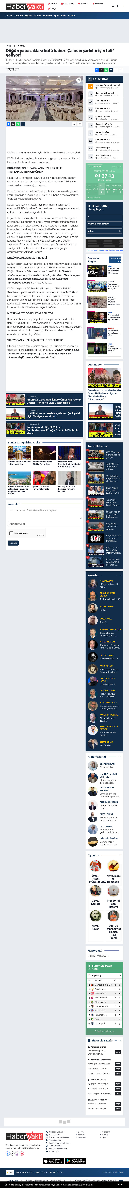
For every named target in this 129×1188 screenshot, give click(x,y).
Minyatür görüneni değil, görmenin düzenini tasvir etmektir (109, 819)
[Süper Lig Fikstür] (120, 1040)
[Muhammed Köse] (93, 705)
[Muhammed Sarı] (93, 644)
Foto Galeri (68, 4)
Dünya (37, 15)
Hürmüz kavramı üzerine (108, 733)
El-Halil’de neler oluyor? (108, 719)
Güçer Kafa (106, 619)
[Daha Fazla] (111, 70)
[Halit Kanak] (93, 829)
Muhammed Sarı (108, 642)
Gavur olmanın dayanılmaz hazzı (108, 843)
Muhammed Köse (108, 703)
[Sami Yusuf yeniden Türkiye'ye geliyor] (44, 453)
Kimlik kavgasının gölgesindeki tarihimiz (108, 781)
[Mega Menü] (122, 6)
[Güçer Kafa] (93, 620)
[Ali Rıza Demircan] (93, 805)
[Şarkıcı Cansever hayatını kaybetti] (44, 477)
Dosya (53, 9)
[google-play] (76, 1160)
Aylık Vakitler (95, 197)
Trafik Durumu (55, 1140)
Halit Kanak (106, 826)
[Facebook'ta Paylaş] (97, 70)
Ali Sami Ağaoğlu (109, 838)
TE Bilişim (119, 1172)
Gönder (13, 543)
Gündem (18, 15)
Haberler (10, 46)
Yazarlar (99, 4)
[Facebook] (8, 1153)
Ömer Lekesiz (106, 814)
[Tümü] (120, 575)
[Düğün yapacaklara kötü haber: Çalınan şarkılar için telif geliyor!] (44, 98)
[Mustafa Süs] (93, 583)
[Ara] (113, 6)
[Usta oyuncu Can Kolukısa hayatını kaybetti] (69, 477)
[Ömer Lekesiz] (93, 817)
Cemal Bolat (106, 742)
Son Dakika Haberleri (58, 1149)
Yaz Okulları (105, 745)
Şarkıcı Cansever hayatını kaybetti (41, 487)
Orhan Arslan (107, 764)
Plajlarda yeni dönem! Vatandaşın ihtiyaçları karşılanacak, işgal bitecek (18, 490)
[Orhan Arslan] (93, 765)
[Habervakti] (25, 6)
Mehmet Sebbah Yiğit (110, 630)
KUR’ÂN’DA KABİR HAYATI (108, 806)
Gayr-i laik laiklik (108, 684)
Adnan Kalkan (107, 690)
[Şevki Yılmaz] (93, 669)
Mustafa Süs (106, 581)
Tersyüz (103, 622)
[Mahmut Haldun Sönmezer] (93, 777)
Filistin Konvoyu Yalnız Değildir (107, 695)
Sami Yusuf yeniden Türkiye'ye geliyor (42, 463)
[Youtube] (22, 1153)
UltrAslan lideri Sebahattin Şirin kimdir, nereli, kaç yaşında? (69, 464)
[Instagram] (17, 1153)
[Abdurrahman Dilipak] (93, 596)
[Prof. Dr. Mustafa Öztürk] (93, 730)
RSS (11, 1172)
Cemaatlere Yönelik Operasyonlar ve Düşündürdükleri (109, 707)
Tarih (63, 15)
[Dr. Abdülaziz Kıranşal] (93, 791)
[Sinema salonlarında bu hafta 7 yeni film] (19, 453)
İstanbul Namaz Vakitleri (59, 1137)
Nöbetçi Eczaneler (57, 1132)
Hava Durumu (55, 1135)
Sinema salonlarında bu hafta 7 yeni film (19, 463)
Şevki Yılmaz (106, 666)
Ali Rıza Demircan (109, 802)
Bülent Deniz (106, 655)
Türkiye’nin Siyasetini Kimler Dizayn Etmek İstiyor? (110, 646)
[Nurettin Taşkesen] (93, 717)
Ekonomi (47, 15)
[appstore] (53, 1160)
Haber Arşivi (54, 1151)
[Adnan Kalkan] (93, 693)
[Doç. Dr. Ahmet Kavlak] (93, 681)
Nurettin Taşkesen (109, 715)
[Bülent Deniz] (93, 657)
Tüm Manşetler (55, 1146)
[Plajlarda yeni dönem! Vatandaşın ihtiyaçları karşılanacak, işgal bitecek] (19, 477)
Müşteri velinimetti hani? (109, 585)
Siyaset (28, 15)
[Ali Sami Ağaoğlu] (93, 841)
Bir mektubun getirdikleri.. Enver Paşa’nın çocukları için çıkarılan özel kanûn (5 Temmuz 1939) (110, 831)
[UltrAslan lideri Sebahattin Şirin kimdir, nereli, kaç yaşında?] (69, 453)
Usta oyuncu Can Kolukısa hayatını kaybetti (66, 488)
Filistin (54, 4)
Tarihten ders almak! (110, 599)
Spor (56, 15)
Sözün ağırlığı (106, 767)
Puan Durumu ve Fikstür (59, 1143)
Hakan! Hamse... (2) (109, 658)
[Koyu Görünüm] (118, 6)
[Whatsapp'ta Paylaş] (106, 70)
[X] (12, 1153)
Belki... (103, 610)
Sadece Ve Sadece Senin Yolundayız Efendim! (109, 671)
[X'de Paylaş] (101, 70)
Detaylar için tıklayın (104, 1031)
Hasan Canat (106, 607)
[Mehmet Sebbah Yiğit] (93, 632)
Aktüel (21, 46)
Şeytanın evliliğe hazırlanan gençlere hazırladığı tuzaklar (109, 795)
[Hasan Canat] (93, 608)
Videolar (84, 4)
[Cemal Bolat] (93, 743)
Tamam (120, 1184)
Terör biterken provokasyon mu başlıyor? (108, 634)
